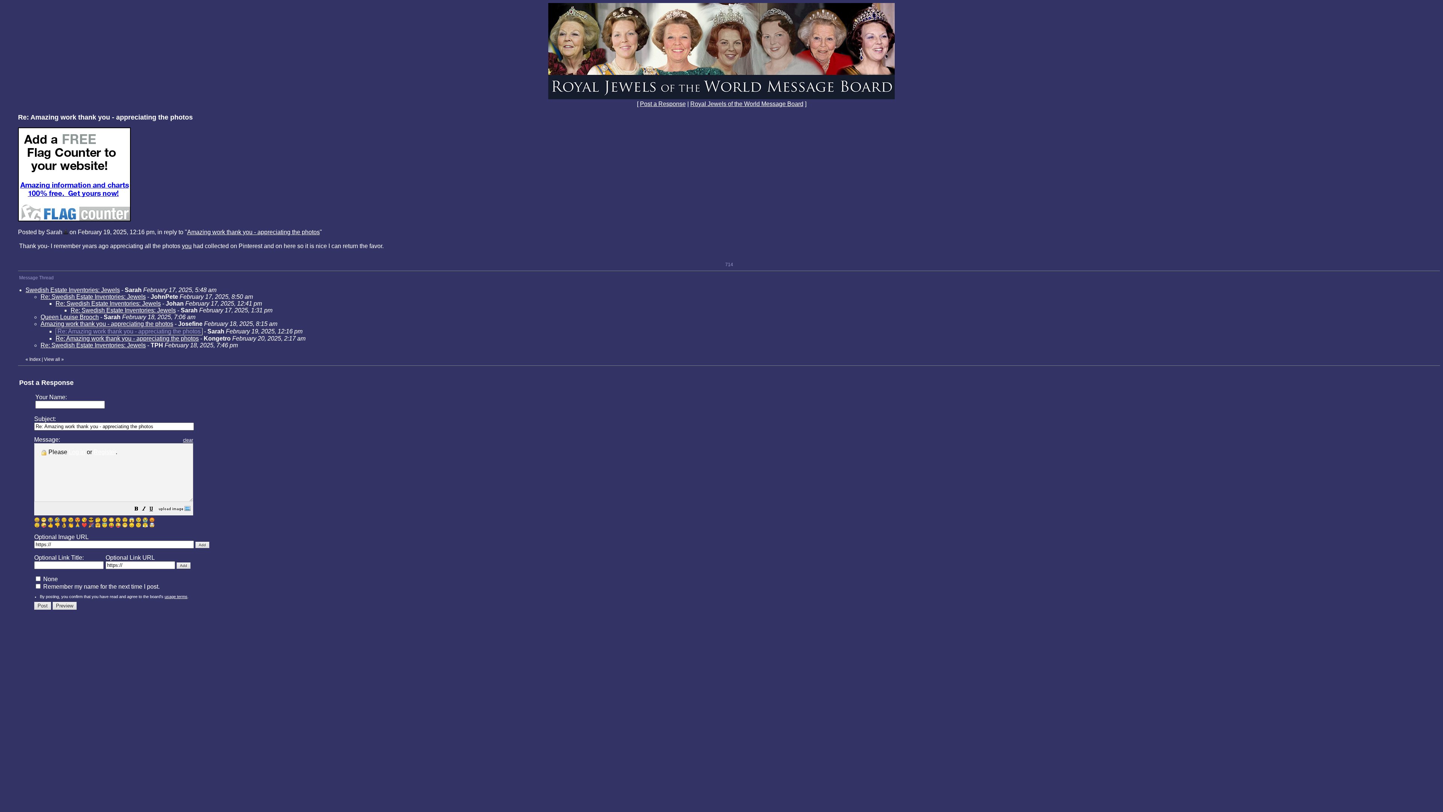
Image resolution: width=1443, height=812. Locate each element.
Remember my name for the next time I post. (101, 586)
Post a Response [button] (663, 104)
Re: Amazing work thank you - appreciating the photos (127, 338)
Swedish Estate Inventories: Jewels (73, 290)
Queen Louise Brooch (70, 317)
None (50, 579)
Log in (77, 452)
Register (105, 452)
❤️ (84, 525)
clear (188, 440)
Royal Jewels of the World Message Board (746, 104)
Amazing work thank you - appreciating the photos (253, 232)
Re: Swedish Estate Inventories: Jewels (93, 297)
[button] (136, 509)
